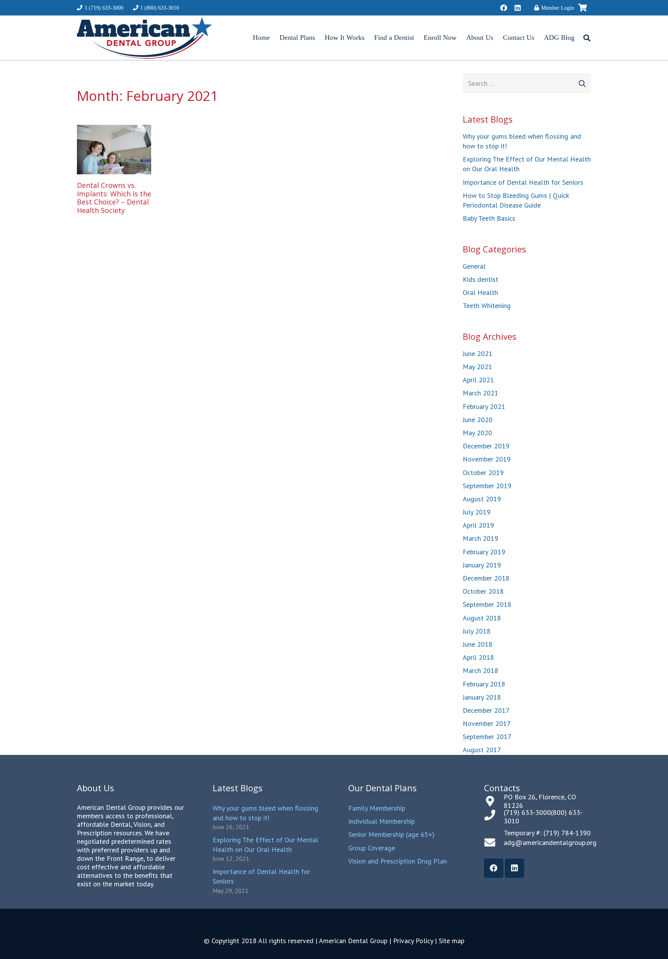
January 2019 (482, 564)
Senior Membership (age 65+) (391, 834)
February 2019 (484, 551)
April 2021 (478, 379)
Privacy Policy (413, 940)
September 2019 (487, 485)
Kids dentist (480, 279)
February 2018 (484, 684)
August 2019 (482, 498)
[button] (587, 37)
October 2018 (483, 591)
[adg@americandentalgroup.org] (494, 842)
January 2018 (482, 697)
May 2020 (477, 432)
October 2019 (483, 472)
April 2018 (478, 657)
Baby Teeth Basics (489, 218)
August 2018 (482, 617)
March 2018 (480, 670)
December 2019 (486, 445)
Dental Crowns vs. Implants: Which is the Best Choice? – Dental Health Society (114, 198)
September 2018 (487, 604)
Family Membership (376, 808)
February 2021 (484, 406)
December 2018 (486, 578)
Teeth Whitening (487, 305)
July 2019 (477, 512)
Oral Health (480, 292)
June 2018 (477, 644)
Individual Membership (381, 821)
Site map (451, 940)
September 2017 (487, 736)
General (474, 266)
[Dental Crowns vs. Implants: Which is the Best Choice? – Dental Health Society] (114, 149)
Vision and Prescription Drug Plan (397, 861)
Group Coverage (371, 847)
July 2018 (477, 631)
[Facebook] (504, 8)
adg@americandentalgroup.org (550, 842)
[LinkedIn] (518, 8)
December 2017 (486, 710)
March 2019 (480, 538)
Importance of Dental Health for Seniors (523, 182)
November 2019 (487, 459)
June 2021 (477, 353)
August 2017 (482, 749)
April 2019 (478, 525)
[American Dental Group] (144, 38)
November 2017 (487, 723)
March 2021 (480, 392)
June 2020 (477, 419)
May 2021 (477, 366)
